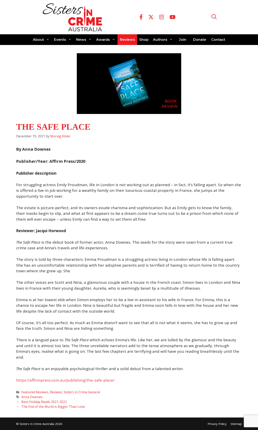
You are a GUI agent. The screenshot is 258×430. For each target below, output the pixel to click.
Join (182, 40)
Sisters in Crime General (82, 392)
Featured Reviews (34, 392)
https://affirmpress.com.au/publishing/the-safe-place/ (65, 380)
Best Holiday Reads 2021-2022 (44, 402)
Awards (103, 40)
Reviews (127, 40)
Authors (160, 40)
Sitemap (236, 424)
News (81, 40)
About (38, 40)
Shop (144, 40)
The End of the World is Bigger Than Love (53, 406)
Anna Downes (32, 397)
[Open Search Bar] (214, 17)
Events (60, 40)
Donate (199, 40)
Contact (218, 40)
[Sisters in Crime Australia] (72, 17)
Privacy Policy (217, 424)
